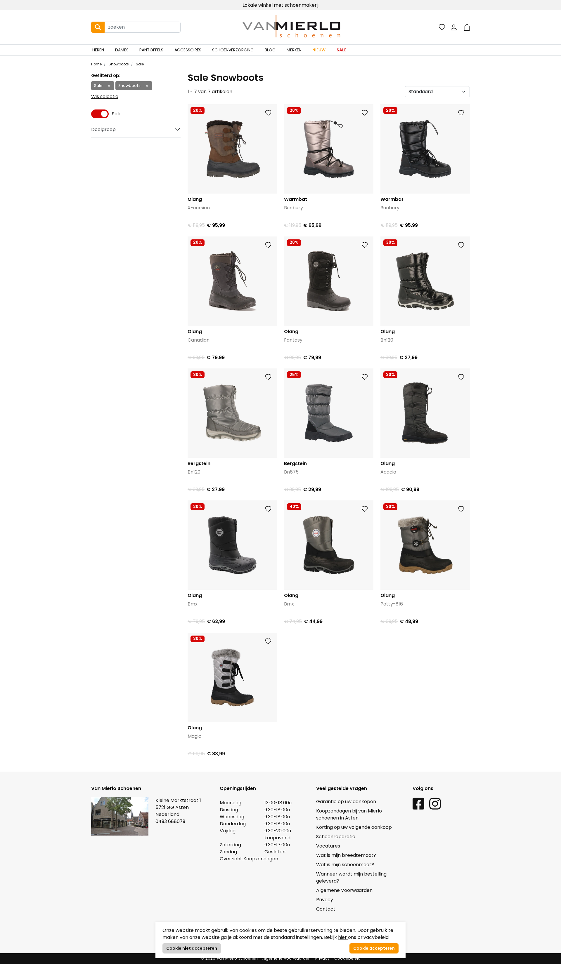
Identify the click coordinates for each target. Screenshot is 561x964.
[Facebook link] (418, 803)
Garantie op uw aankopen (346, 801)
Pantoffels (151, 50)
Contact (325, 909)
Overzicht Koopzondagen (249, 858)
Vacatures (328, 846)
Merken (294, 50)
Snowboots (118, 64)
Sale (341, 50)
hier (343, 937)
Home (96, 64)
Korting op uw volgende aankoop (354, 827)
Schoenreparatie (335, 836)
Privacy (324, 899)
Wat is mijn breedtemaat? (346, 855)
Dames (122, 50)
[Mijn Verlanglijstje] (442, 27)
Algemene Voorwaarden (344, 890)
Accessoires (187, 50)
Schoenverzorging (233, 50)
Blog (270, 50)
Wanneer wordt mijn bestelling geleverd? (351, 877)
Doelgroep (103, 129)
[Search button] (98, 27)
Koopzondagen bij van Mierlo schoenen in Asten (349, 814)
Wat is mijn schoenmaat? (345, 864)
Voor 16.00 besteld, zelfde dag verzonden (281, 5)
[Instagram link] (435, 803)
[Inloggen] (454, 27)
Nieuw (318, 50)
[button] (467, 27)
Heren (98, 50)
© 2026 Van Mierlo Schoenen (229, 958)
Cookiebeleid (347, 958)
